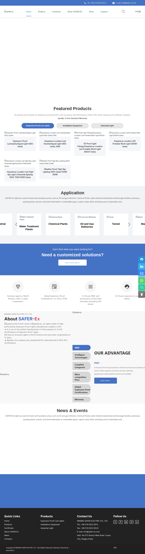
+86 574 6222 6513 (89, 524)
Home (6, 521)
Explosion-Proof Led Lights (52, 521)
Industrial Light (47, 528)
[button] (134, 54)
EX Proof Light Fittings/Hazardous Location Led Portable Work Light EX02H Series (90, 147)
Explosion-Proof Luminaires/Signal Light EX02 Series (20, 144)
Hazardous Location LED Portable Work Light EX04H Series (125, 144)
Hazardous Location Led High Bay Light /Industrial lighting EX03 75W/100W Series (20, 174)
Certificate (8, 528)
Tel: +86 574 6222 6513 (96, 3)
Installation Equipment (50, 524)
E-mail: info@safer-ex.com (126, 3)
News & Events (72, 410)
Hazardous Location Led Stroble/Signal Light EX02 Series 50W (55, 144)
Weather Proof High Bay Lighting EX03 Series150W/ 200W (55, 172)
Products (8, 524)
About (22, 318)
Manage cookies (62, 548)
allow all (82, 548)
